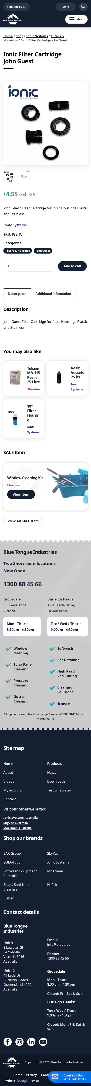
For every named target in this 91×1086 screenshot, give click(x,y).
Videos (8, 781)
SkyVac (52, 853)
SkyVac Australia (15, 823)
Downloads (56, 781)
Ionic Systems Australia (20, 818)
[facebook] (7, 1042)
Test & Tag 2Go (59, 790)
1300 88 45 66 (14, 7)
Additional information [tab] (53, 294)
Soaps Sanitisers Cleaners (16, 887)
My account (12, 790)
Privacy (31, 1075)
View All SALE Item (23, 521)
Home (8, 36)
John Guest (43, 250)
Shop (19, 36)
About (8, 772)
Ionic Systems (37, 36)
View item (21, 494)
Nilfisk (52, 884)
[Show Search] (83, 7)
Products (54, 763)
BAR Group (12, 853)
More (65, 6)
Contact (9, 799)
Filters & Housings (18, 250)
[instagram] (19, 1042)
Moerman (55, 871)
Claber (8, 898)
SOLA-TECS (12, 862)
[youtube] (43, 1042)
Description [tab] (17, 294)
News (51, 772)
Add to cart (72, 266)
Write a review (22, 1080)
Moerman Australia (17, 828)
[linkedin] (31, 1042)
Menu (74, 19)
